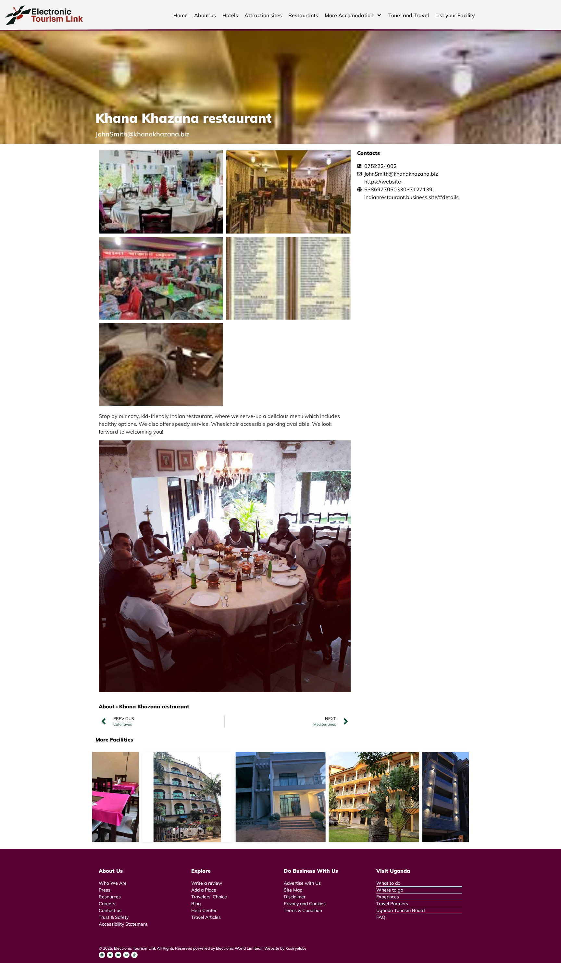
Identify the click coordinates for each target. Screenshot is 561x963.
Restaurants (303, 15)
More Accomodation (349, 15)
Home (180, 15)
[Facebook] (102, 955)
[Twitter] (110, 955)
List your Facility (455, 15)
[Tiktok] (134, 955)
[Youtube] (118, 955)
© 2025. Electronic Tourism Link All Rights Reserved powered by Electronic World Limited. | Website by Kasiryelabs (202, 948)
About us (205, 15)
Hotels (230, 15)
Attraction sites (263, 15)
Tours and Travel (408, 15)
